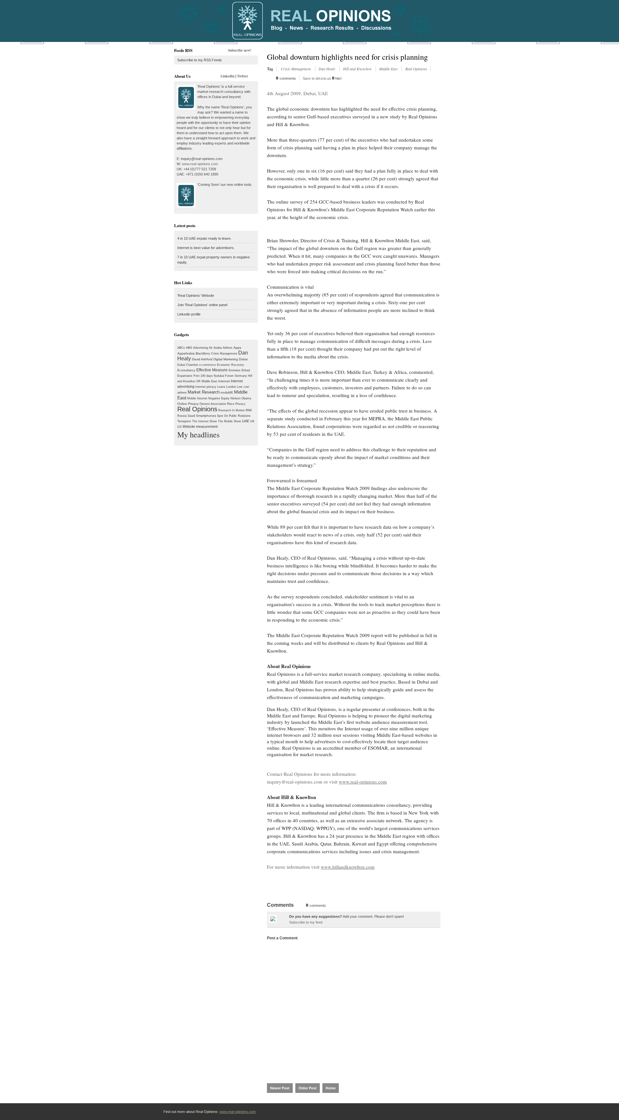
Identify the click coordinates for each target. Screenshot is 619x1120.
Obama (246, 398)
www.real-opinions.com (200, 164)
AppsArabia (186, 353)
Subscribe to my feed (305, 922)
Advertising (200, 347)
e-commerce (207, 364)
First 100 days (203, 375)
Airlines (227, 347)
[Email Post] (267, 882)
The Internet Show (204, 421)
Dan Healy (327, 68)
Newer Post (280, 1088)
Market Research (204, 392)
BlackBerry (203, 353)
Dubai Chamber (187, 364)
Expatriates (184, 375)
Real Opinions (197, 409)
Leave (221, 386)
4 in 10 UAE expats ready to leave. (204, 238)
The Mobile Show (229, 421)
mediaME (227, 392)
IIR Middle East (206, 381)
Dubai (243, 359)
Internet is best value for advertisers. (206, 248)
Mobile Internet (197, 398)
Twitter (242, 76)
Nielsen (236, 398)
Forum (229, 375)
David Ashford (202, 359)
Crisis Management (224, 353)
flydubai (219, 375)
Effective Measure (212, 370)
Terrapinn (184, 421)
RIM (248, 410)
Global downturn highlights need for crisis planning (347, 57)
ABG (189, 347)
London (231, 386)
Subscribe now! (239, 50)
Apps (237, 347)
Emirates (235, 370)
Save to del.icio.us (317, 78)
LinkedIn (227, 76)
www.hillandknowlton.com (348, 867)
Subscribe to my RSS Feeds (199, 60)
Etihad (245, 370)
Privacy (240, 403)
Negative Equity (219, 398)
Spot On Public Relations (234, 415)
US (179, 426)
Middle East (388, 68)
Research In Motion (231, 410)
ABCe (181, 347)
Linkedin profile (189, 314)
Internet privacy (205, 386)
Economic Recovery (230, 364)
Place (230, 403)
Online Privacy (188, 403)
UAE (245, 421)
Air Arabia (215, 347)
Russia (182, 415)
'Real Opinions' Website (195, 295)
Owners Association (213, 403)
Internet (224, 381)
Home (331, 1088)
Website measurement (200, 426)
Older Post (308, 1088)
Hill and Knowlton (357, 68)
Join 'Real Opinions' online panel (202, 305)
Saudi (191, 415)
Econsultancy (186, 370)
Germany (241, 375)
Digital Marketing (225, 359)
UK (252, 421)
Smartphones (206, 415)
